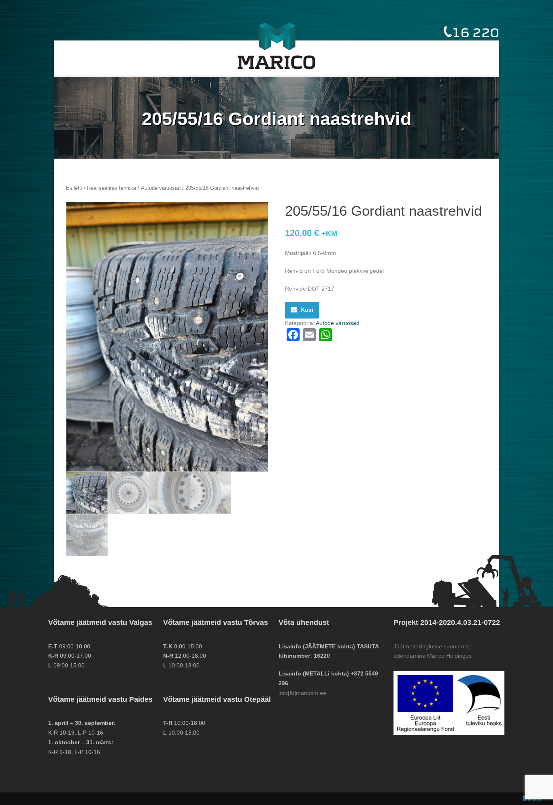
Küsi (307, 309)
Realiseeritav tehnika (111, 188)
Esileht (74, 188)
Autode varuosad (161, 188)
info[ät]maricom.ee (302, 693)
